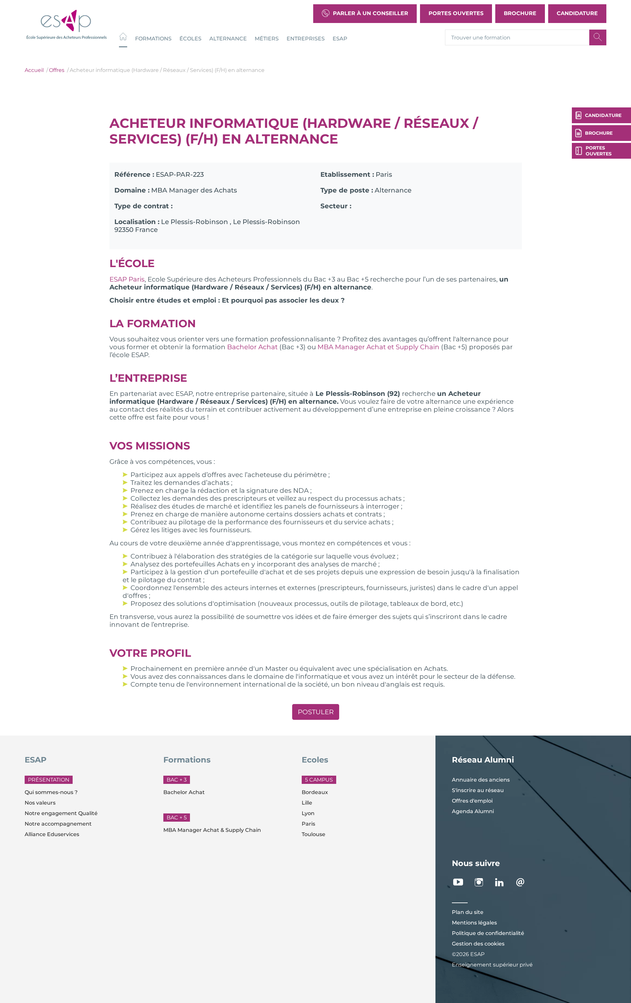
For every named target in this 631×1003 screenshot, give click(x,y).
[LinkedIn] (503, 882)
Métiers (267, 38)
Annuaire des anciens (481, 780)
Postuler (316, 712)
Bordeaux (315, 792)
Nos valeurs (40, 803)
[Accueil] (123, 37)
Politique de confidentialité (488, 933)
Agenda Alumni (473, 811)
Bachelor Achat (252, 347)
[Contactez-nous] (523, 882)
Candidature (577, 13)
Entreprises (306, 38)
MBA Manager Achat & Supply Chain (212, 830)
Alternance (228, 38)
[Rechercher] (597, 37)
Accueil (34, 70)
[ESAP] (66, 24)
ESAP (340, 38)
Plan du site (467, 912)
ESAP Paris (127, 279)
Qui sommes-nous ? (51, 792)
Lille (307, 803)
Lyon (308, 813)
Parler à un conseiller (370, 13)
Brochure (520, 13)
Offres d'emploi (472, 801)
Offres (56, 70)
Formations (153, 38)
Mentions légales (474, 923)
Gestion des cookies (478, 944)
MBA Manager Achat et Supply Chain (378, 347)
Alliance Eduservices (52, 834)
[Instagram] (482, 882)
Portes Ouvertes (456, 13)
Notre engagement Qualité (61, 813)
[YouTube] (461, 882)
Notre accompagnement (58, 824)
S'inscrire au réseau (478, 790)
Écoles (190, 38)
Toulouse (313, 834)
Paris (308, 824)
